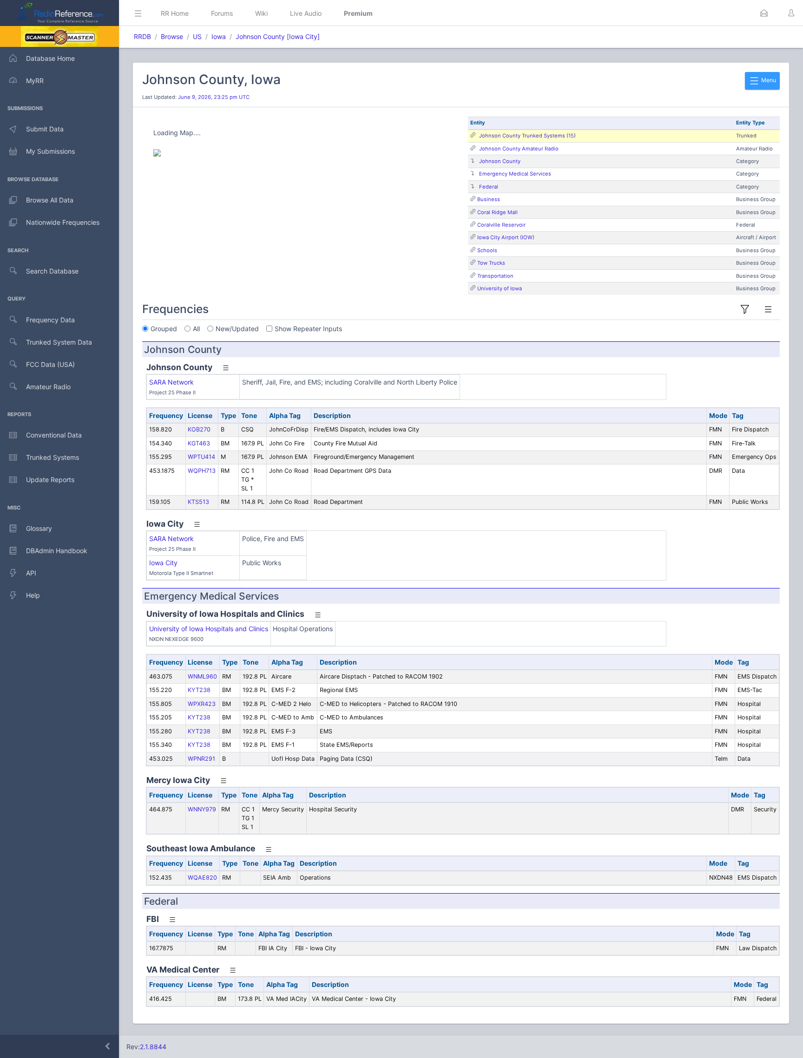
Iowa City (163, 563)
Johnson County (260, 36)
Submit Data (45, 129)
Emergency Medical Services (515, 173)
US (197, 36)
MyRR (35, 81)
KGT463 (199, 443)
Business (488, 199)
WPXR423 (202, 703)
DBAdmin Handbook (56, 551)
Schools (487, 250)
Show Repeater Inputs (308, 329)
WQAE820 (202, 877)
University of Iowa (499, 288)
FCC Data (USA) (50, 364)
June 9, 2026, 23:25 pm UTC (214, 97)
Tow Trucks (491, 263)
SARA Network (171, 382)
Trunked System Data (59, 342)
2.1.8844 (153, 1047)
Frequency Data (50, 320)
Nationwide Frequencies (62, 222)
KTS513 (198, 501)
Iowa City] (304, 36)
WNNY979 (202, 809)
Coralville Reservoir (501, 225)
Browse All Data (49, 200)
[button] (764, 13)
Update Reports (50, 479)
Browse (172, 36)
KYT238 (199, 689)
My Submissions (50, 151)
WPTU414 (201, 456)
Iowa (218, 36)
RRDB (142, 36)
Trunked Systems (52, 457)
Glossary (39, 528)
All (196, 329)
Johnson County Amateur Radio (519, 148)
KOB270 (199, 429)
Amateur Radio (48, 387)
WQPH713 (202, 470)
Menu (768, 80)
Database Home (50, 58)
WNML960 (202, 676)
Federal (488, 186)
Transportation (495, 276)
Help (33, 595)
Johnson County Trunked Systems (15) (527, 135)
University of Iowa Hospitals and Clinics (208, 629)
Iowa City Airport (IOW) (505, 237)
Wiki (261, 13)
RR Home (175, 13)
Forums (222, 13)
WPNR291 (201, 758)
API (31, 573)
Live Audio (306, 13)
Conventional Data (54, 435)
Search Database (52, 271)
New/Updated (237, 329)
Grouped (164, 329)
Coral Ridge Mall (497, 212)
